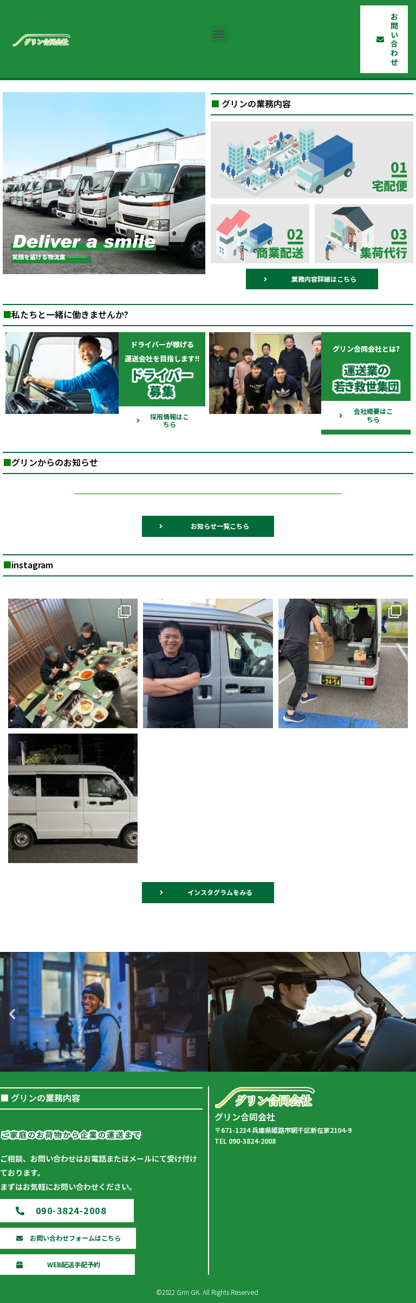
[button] (219, 34)
